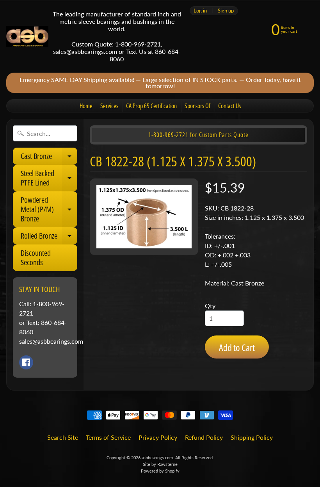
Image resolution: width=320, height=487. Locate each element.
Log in (200, 10)
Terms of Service (108, 437)
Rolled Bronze (49, 237)
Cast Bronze (49, 158)
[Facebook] (26, 362)
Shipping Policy (252, 437)
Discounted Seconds (36, 258)
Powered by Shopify (160, 470)
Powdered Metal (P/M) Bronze (49, 209)
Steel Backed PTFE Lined (49, 178)
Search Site (62, 437)
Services (109, 106)
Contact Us (229, 106)
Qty (210, 305)
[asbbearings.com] (27, 36)
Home (86, 106)
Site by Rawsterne (160, 464)
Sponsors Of (197, 106)
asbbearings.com (157, 457)
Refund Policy (204, 437)
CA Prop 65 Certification (151, 106)
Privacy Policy (158, 437)
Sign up (226, 10)
